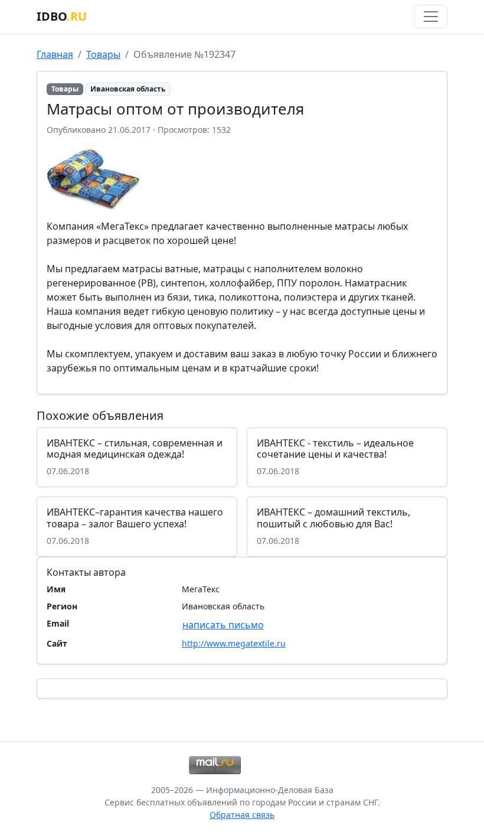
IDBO (62, 16)
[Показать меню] (430, 16)
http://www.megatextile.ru (234, 643)
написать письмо (223, 624)
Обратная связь (242, 814)
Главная (55, 54)
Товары (103, 54)
